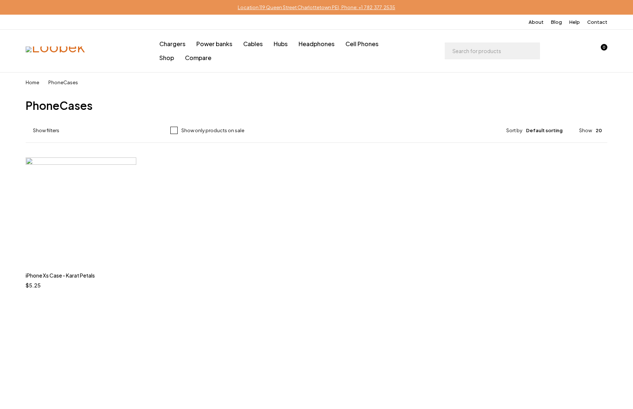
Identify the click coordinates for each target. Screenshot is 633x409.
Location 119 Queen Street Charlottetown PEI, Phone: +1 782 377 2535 (316, 7)
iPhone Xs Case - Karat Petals (60, 275)
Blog (556, 22)
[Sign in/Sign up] (562, 50)
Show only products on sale (212, 130)
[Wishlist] (581, 50)
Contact (597, 22)
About (536, 22)
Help (574, 22)
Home (32, 82)
